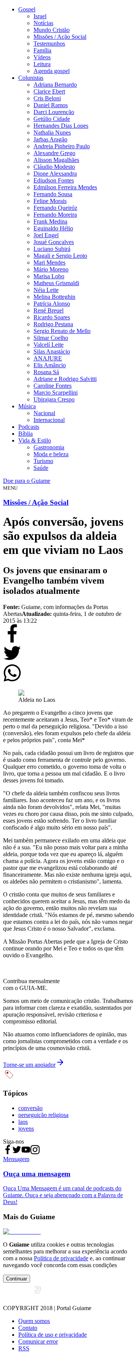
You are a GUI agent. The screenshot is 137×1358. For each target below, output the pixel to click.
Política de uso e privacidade (52, 1334)
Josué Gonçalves (53, 242)
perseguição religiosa (43, 1115)
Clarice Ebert (49, 91)
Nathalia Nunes (52, 132)
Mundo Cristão (51, 30)
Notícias (43, 23)
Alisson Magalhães (56, 160)
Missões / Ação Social (59, 36)
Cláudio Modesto (54, 166)
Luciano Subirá (51, 249)
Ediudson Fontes (53, 180)
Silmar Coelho (50, 338)
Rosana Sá (46, 372)
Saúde (40, 468)
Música (27, 406)
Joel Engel (46, 235)
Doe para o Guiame (26, 481)
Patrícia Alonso (51, 303)
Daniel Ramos (50, 105)
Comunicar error (38, 1341)
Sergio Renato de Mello (62, 331)
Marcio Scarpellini (55, 392)
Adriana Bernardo (55, 84)
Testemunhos (49, 43)
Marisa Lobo (48, 276)
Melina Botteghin (54, 296)
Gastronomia (48, 447)
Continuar (16, 1279)
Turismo (43, 461)
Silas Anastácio (51, 351)
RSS (23, 1348)
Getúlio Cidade (51, 119)
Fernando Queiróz (55, 208)
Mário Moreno (50, 269)
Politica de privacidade (61, 1258)
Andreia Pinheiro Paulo (61, 146)
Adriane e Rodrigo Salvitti (65, 379)
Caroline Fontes (52, 385)
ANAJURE (47, 358)
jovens (26, 1128)
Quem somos (34, 1321)
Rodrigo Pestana (53, 324)
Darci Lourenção (53, 112)
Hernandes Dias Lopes (60, 125)
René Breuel (48, 310)
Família (42, 50)
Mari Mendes (49, 262)
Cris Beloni (47, 98)
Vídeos (42, 57)
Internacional (49, 420)
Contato (27, 1328)
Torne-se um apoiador (29, 1064)
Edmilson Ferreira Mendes (65, 187)
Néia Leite (46, 290)
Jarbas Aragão (50, 139)
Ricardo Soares (51, 317)
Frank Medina (50, 221)
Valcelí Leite (48, 344)
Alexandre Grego (54, 153)
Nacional (44, 413)
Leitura (42, 64)
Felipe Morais (50, 201)
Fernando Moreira (55, 214)
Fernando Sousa (52, 194)
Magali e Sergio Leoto (60, 255)
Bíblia (25, 433)
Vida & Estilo (34, 440)
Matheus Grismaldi (56, 283)
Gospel (26, 9)
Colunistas (30, 78)
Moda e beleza (50, 454)
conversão (30, 1108)
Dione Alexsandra (55, 173)
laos (23, 1121)
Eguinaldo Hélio (53, 228)
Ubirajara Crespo (54, 399)
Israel (39, 16)
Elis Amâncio (49, 365)
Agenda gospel (51, 71)
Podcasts (28, 427)
